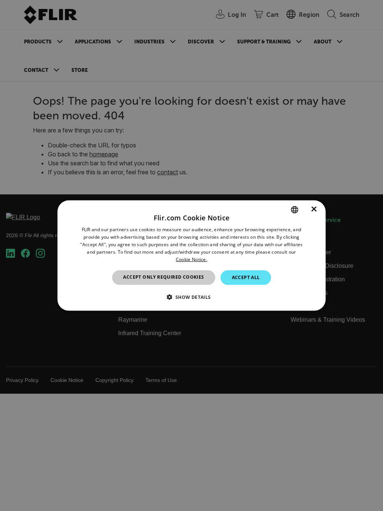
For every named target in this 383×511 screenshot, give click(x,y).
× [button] (314, 209)
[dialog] (192, 256)
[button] (191, 296)
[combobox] (294, 210)
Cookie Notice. (191, 259)
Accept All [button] (246, 277)
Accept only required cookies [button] (163, 277)
